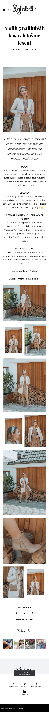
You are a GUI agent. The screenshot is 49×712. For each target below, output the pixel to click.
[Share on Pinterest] (16, 613)
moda (33, 49)
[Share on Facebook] (32, 613)
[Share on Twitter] (24, 613)
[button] (7, 10)
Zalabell (20, 708)
